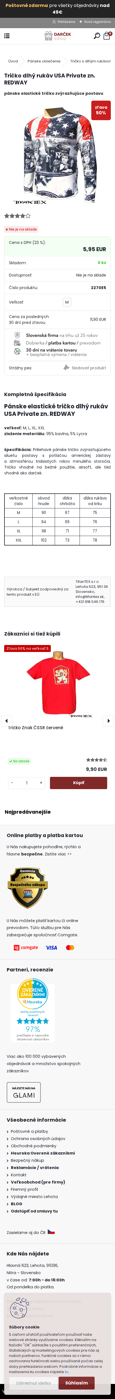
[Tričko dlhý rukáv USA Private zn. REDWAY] (57, 154)
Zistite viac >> (58, 854)
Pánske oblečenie (44, 61)
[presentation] (6, 720)
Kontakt (19, 1175)
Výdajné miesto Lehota (34, 1196)
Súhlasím (76, 1383)
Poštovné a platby (29, 1131)
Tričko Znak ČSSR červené (35, 728)
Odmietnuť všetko (33, 1383)
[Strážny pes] (84, 368)
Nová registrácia (97, 22)
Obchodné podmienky (33, 1146)
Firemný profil (25, 1189)
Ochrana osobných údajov (38, 1138)
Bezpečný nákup (27, 1160)
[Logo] (57, 36)
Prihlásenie (66, 22)
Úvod (13, 61)
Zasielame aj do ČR (27, 1232)
